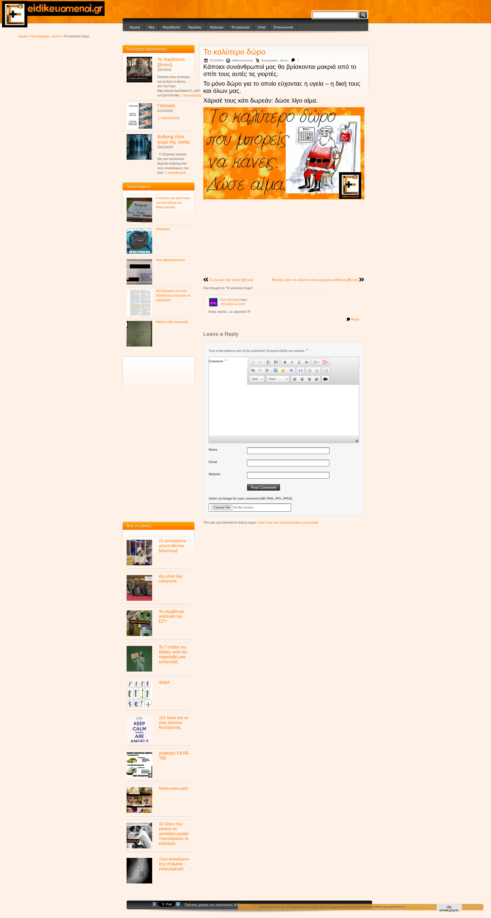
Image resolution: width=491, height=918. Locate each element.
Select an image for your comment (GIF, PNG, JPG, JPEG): (251, 498)
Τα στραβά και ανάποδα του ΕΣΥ (171, 616)
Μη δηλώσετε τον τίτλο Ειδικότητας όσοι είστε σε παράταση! (173, 295)
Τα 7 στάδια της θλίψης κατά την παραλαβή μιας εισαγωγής (173, 654)
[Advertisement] (283, 238)
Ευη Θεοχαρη (230, 299)
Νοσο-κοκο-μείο (173, 788)
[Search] (363, 15)
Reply (355, 319)
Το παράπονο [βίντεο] (171, 62)
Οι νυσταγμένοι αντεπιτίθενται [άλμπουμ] (172, 545)
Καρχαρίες (163, 229)
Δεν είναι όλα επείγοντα (170, 578)
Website (214, 474)
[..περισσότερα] (191, 95)
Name (213, 449)
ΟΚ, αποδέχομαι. (449, 907)
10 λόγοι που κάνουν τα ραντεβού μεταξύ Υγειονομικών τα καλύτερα (174, 834)
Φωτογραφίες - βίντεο (46, 36)
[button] (252, 362)
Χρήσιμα (216, 27)
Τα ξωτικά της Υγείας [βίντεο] (231, 280)
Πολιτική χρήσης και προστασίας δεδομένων (217, 905)
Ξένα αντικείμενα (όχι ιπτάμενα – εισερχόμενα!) (174, 864)
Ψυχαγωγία (240, 27)
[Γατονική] (139, 116)
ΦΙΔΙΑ (164, 682)
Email (213, 462)
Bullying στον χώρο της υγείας (173, 139)
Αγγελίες (195, 27)
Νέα (151, 27)
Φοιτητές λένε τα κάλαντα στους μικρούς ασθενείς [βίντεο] (315, 280)
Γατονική (166, 105)
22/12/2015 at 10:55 (233, 304)
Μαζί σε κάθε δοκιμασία (172, 322)
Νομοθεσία (171, 27)
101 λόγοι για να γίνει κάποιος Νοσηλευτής (173, 722)
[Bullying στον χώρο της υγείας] (139, 147)
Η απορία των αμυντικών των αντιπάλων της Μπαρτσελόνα (173, 202)
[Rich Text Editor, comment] (284, 410)
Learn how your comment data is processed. (288, 522)
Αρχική (134, 27)
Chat (261, 27)
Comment (218, 361)
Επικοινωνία (283, 27)
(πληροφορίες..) (419, 907)
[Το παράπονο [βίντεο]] (139, 69)
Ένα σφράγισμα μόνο (170, 260)
